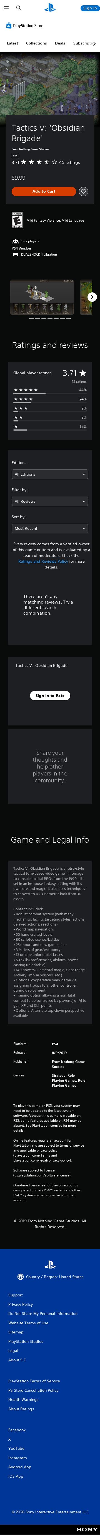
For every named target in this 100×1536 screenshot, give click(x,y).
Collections (36, 43)
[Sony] (87, 1533)
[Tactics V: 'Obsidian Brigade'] (42, 297)
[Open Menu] (6, 8)
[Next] (92, 297)
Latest (12, 43)
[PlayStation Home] (50, 8)
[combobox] (50, 474)
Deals (60, 43)
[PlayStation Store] (25, 25)
